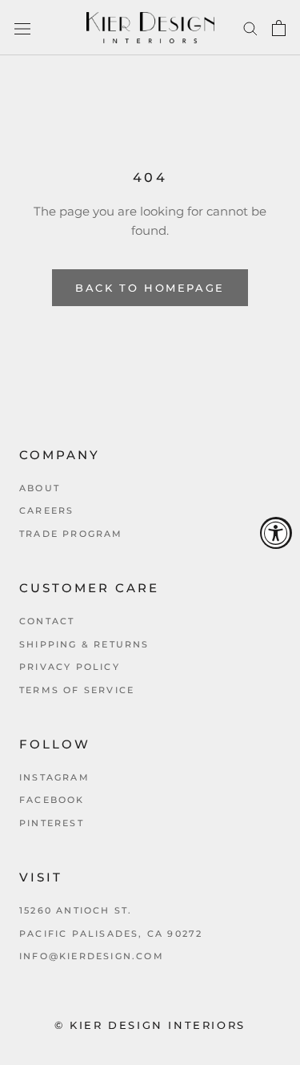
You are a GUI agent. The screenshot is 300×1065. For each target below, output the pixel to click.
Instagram (54, 777)
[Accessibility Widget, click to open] (276, 533)
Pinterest (51, 823)
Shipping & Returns (84, 644)
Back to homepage (150, 287)
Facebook (52, 799)
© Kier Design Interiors (150, 1025)
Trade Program (71, 533)
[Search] (250, 28)
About (39, 488)
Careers (46, 510)
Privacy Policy (69, 666)
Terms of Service (76, 690)
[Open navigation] (22, 28)
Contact (46, 621)
